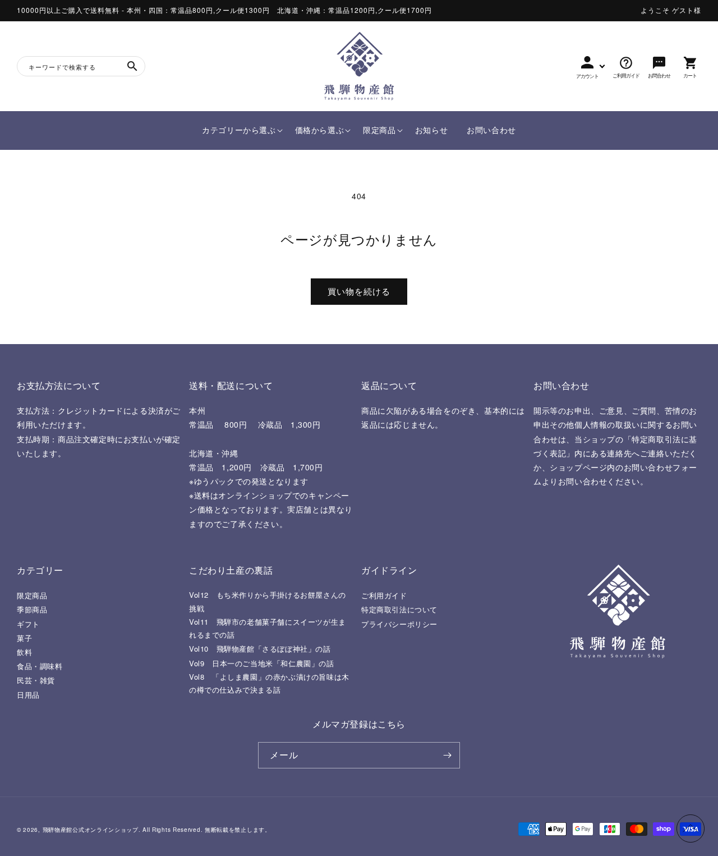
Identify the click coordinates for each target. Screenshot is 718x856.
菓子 (24, 638)
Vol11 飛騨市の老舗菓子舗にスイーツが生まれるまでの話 (267, 628)
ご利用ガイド (384, 595)
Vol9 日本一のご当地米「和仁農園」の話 (261, 663)
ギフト (28, 624)
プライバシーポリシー (399, 624)
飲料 (24, 652)
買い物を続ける (359, 291)
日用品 (28, 694)
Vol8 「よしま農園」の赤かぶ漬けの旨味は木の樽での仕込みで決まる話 (269, 683)
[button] (238, 130)
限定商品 (32, 595)
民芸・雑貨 (36, 680)
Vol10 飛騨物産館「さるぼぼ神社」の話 (260, 648)
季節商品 (32, 609)
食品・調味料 (40, 666)
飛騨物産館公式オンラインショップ (91, 830)
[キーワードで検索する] (132, 66)
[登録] (447, 755)
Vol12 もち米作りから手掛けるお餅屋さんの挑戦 (267, 601)
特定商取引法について (399, 609)
